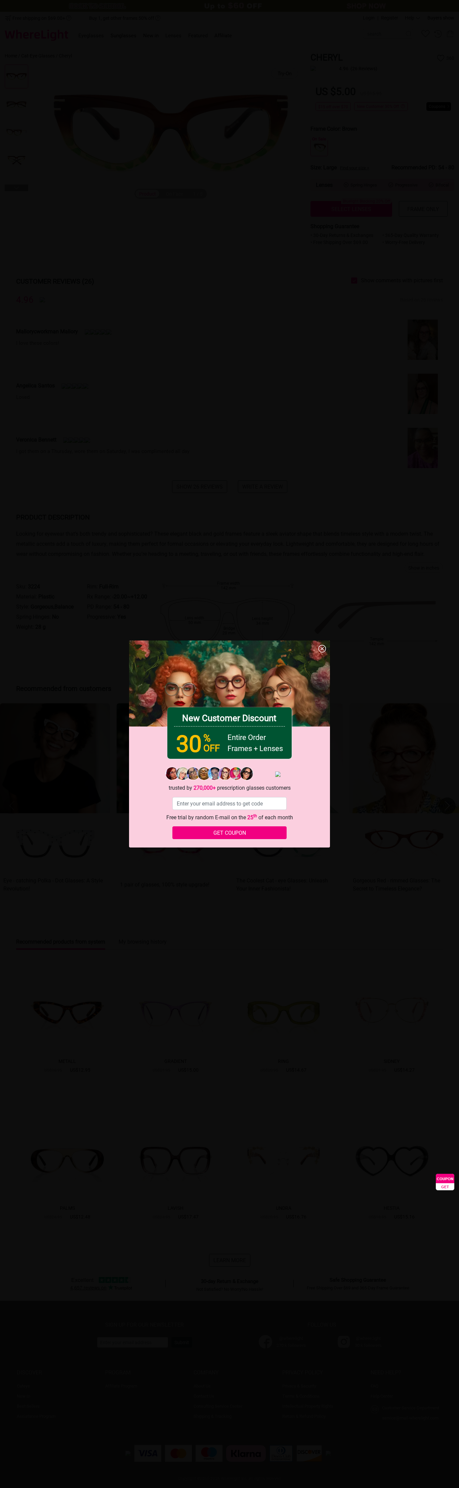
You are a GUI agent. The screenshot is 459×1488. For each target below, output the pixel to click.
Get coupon (229, 832)
